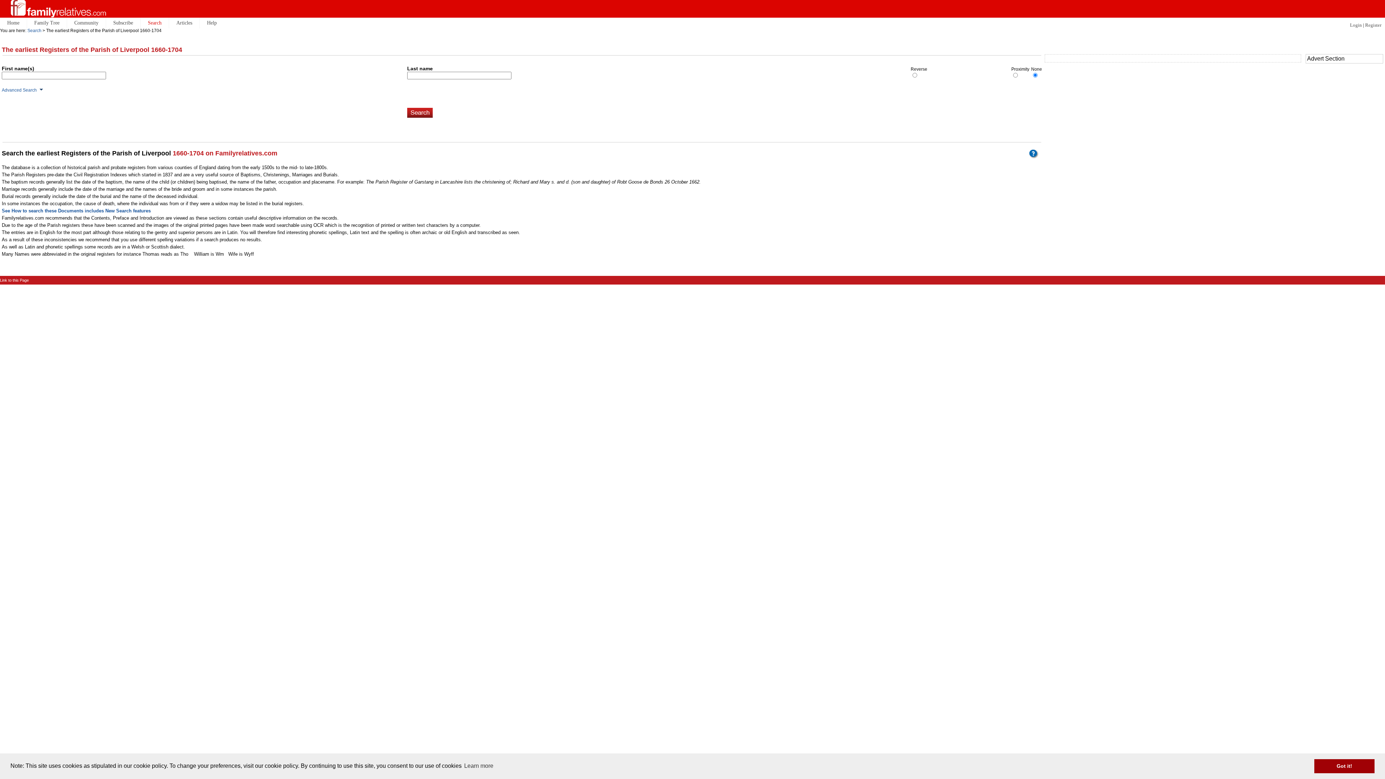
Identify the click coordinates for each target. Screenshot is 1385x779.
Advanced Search (19, 90)
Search (34, 30)
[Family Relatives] (58, 8)
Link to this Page (14, 280)
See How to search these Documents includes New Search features (76, 211)
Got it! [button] (1344, 766)
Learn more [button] (478, 766)
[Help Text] (1034, 157)
